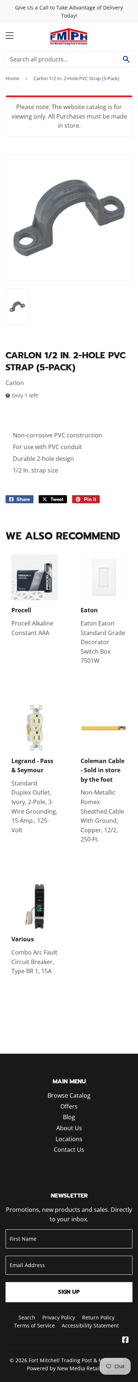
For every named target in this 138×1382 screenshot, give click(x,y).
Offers (69, 1106)
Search (26, 1317)
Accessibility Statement (90, 1325)
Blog (69, 1117)
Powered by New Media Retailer (66, 1368)
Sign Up (69, 1292)
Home (12, 78)
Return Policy (98, 1317)
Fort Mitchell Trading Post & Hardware (76, 1360)
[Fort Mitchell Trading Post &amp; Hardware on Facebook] (125, 1340)
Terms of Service (34, 1325)
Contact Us (69, 1150)
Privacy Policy (58, 1317)
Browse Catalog (69, 1095)
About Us (69, 1128)
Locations (69, 1139)
